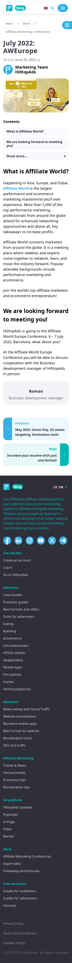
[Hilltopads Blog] (20, 7)
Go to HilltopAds (15, 575)
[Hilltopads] (9, 8)
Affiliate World (16, 188)
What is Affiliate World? (25, 131)
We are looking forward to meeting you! (34, 144)
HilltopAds (30, 952)
